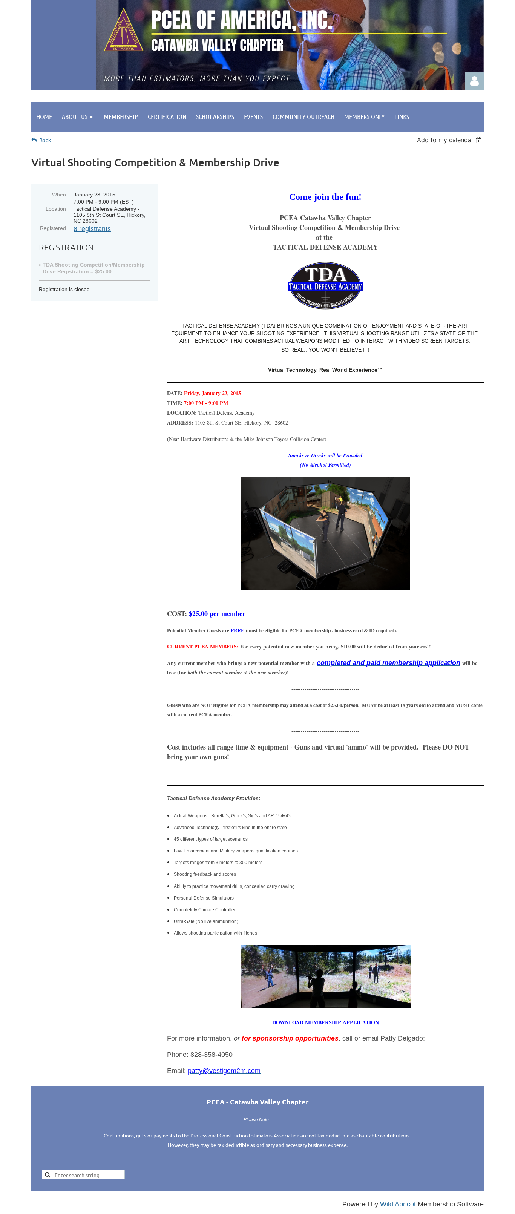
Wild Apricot (398, 1204)
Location (56, 209)
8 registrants (92, 229)
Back (45, 140)
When (59, 195)
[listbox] (450, 139)
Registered (53, 228)
